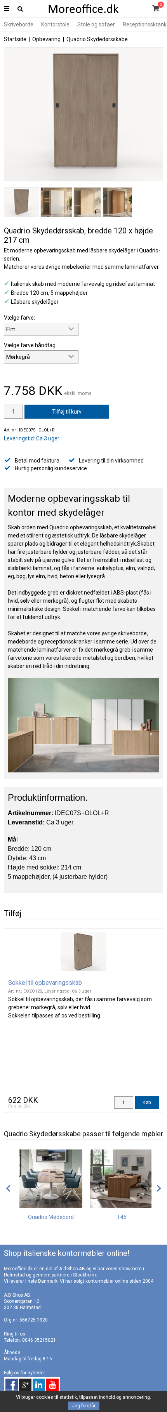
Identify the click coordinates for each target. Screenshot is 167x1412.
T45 (122, 1217)
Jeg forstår (84, 1406)
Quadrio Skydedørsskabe (97, 39)
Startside (15, 39)
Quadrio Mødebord (51, 1217)
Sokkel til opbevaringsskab (45, 982)
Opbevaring (46, 39)
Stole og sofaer (96, 24)
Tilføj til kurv (67, 412)
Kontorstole (55, 24)
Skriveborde (18, 24)
